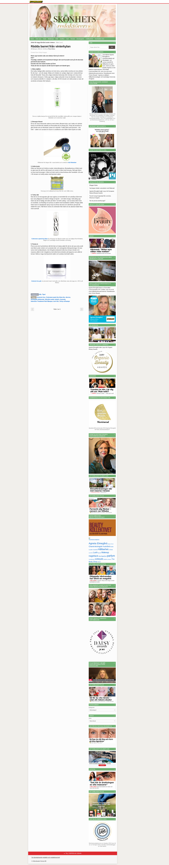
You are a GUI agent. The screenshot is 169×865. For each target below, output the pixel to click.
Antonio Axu (41, 297)
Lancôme (91, 552)
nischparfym (103, 556)
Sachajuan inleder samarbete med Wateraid (101, 188)
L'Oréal (111, 549)
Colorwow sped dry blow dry (55, 297)
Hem (32, 39)
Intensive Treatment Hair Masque (42, 301)
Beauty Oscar (110, 543)
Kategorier (92, 707)
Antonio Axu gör (36, 281)
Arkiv (90, 718)
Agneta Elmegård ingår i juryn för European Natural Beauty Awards (101, 192)
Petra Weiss (51, 49)
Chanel (91, 546)
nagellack (93, 556)
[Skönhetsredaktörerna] (94, 539)
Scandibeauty (92, 559)
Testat (73, 39)
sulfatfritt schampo (107, 559)
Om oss (38, 39)
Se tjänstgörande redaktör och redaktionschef (46, 857)
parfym (111, 555)
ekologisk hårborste (37, 299)
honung (62, 299)
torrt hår (56, 301)
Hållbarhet (89, 39)
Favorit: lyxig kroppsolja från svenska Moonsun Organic (100, 196)
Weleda (99, 561)
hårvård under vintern (52, 299)
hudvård (95, 549)
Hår (57, 39)
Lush (95, 552)
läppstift (99, 552)
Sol (67, 39)
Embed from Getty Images (39, 52)
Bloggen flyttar (93, 185)
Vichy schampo (64, 301)
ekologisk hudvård (102, 546)
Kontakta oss (99, 39)
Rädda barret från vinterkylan (51, 46)
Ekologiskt (80, 39)
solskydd (99, 559)
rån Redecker (72, 162)
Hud (44, 39)
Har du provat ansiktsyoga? (97, 200)
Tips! (44, 294)
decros (68, 297)
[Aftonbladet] (36, 2)
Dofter (62, 39)
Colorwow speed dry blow (40, 238)
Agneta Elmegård (98, 543)
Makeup (51, 39)
